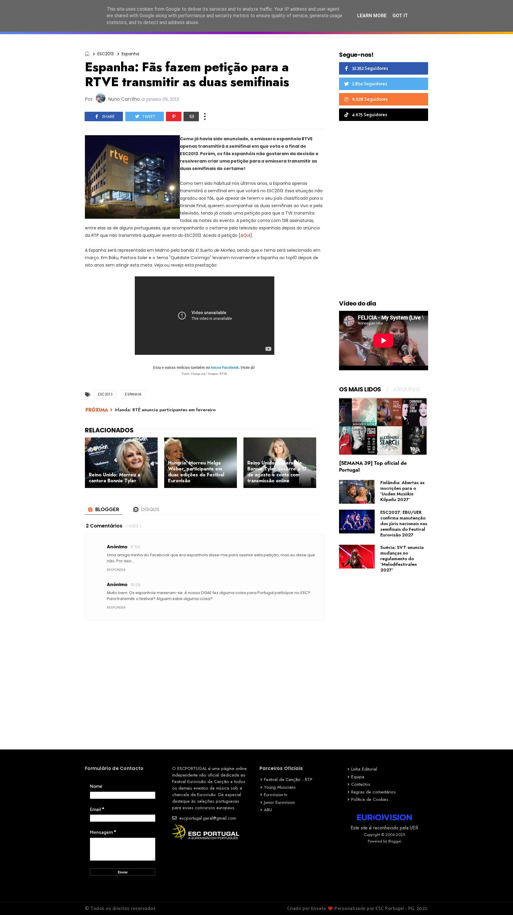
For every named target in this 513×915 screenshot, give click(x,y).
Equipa (357, 777)
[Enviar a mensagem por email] (191, 116)
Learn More (372, 15)
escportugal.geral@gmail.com (207, 818)
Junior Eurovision (279, 802)
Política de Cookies (369, 799)
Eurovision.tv (275, 794)
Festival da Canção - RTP (288, 779)
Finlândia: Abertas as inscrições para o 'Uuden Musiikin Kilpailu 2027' (402, 491)
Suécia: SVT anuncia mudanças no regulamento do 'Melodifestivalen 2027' (402, 558)
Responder (116, 569)
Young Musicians (280, 787)
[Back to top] (498, 900)
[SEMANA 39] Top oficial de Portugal (373, 466)
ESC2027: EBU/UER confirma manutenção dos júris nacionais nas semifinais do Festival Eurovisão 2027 (403, 523)
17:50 (135, 546)
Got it (400, 15)
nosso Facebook (225, 368)
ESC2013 (105, 54)
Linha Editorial (364, 769)
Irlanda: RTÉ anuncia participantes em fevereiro (165, 410)
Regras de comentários (373, 792)
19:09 (135, 584)
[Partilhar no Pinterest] (173, 116)
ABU (268, 810)
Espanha (130, 54)
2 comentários (104, 525)
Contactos (360, 784)
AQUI (245, 235)
